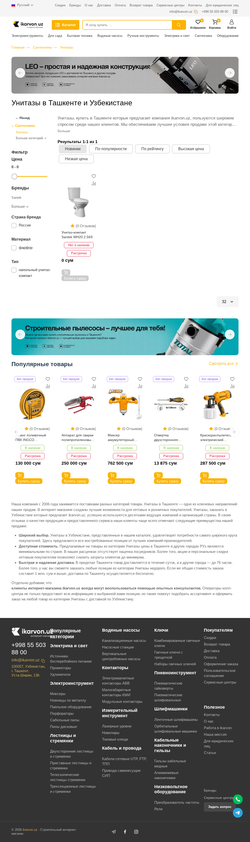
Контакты (212, 715)
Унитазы (66, 47)
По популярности (111, 149)
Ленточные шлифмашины (176, 719)
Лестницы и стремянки (63, 738)
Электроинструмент (72, 683)
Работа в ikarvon (218, 728)
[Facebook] (125, 831)
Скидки (210, 638)
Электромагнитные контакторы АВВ (118, 680)
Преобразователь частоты (176, 802)
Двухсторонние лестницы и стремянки (71, 753)
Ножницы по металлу (68, 700)
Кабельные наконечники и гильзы (170, 745)
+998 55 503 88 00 (28, 648)
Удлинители (60, 674)
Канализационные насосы (124, 640)
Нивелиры (110, 733)
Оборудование (228, 36)
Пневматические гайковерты (168, 685)
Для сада (55, 36)
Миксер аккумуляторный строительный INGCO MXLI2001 (122, 438)
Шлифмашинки (171, 708)
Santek (16, 197)
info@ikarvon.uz (25, 660)
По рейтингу (152, 149)
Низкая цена (76, 159)
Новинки (73, 149)
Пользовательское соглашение (220, 673)
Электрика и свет (177, 36)
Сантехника (203, 36)
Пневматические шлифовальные (168, 697)
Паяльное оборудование (71, 707)
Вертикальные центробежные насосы (121, 656)
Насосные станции (118, 647)
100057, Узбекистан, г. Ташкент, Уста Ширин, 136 (28, 670)
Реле (158, 809)
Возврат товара (217, 644)
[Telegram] (113, 831)
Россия (25, 225)
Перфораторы (62, 713)
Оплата (210, 657)
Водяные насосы (109, 36)
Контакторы (115, 667)
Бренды (210, 790)
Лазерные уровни (116, 726)
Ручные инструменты (143, 36)
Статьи (210, 753)
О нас (209, 721)
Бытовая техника (79, 36)
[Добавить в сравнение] (94, 183)
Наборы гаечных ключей (175, 664)
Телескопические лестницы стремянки (67, 777)
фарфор (25, 247)
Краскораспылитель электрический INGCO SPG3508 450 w (217, 438)
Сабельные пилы (64, 720)
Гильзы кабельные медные (170, 763)
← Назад (22, 118)
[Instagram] (136, 831)
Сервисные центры (220, 682)
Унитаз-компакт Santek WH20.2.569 (77, 234)
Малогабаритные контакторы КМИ (116, 692)
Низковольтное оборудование (171, 789)
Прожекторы (60, 668)
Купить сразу (75, 278)
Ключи (161, 630)
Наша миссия (215, 734)
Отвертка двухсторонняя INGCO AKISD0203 (169, 438)
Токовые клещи (115, 739)
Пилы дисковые (63, 727)
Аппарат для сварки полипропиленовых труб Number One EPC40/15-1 (78, 438)
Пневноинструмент (175, 672)
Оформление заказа (221, 664)
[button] (20, 73)
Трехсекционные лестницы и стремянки (73, 788)
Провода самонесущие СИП (121, 773)
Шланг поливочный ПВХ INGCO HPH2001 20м (30, 438)
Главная (18, 47)
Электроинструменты (27, 36)
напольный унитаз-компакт (35, 273)
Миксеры (57, 694)
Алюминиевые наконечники (166, 775)
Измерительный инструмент (119, 713)
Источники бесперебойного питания (71, 658)
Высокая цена (191, 149)
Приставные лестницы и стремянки (70, 765)
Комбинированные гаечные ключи (177, 643)
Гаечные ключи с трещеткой (168, 654)
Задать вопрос (219, 807)
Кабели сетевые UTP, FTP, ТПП (124, 761)
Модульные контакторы (122, 701)
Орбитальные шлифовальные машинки (175, 728)
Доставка (211, 651)
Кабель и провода (121, 748)
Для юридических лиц (219, 743)
